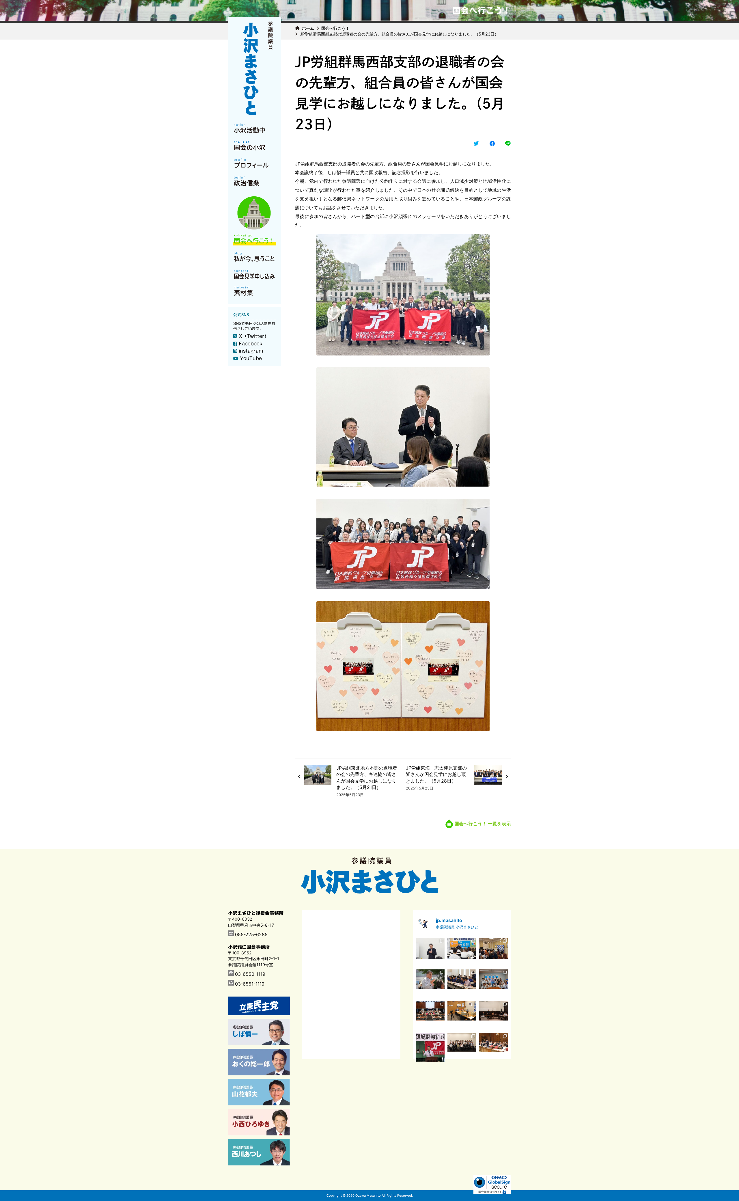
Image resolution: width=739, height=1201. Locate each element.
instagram (251, 351)
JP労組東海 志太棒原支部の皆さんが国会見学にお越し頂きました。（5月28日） (436, 774)
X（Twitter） (254, 336)
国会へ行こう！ (335, 28)
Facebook (250, 343)
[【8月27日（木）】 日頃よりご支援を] (461, 952)
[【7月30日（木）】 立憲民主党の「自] (430, 1015)
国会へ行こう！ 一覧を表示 (482, 823)
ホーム (308, 28)
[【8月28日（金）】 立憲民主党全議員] (430, 952)
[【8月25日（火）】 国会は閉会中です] (493, 952)
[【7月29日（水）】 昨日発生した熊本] (493, 1015)
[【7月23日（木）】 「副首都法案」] (493, 1047)
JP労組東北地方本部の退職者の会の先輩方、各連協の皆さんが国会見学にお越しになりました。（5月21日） (366, 777)
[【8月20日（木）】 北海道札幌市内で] (430, 983)
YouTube (251, 358)
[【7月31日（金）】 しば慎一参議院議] (461, 1015)
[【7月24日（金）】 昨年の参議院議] (461, 1047)
